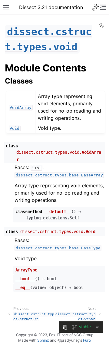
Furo (87, 340)
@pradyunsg (68, 340)
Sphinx (43, 340)
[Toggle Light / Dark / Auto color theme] (95, 7)
